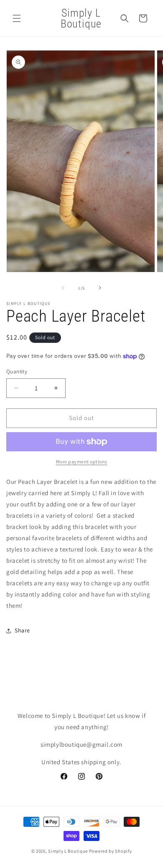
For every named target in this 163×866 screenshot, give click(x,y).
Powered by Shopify (110, 851)
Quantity (16, 371)
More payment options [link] (81, 461)
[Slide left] (63, 288)
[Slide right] (100, 288)
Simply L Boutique (68, 851)
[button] (17, 18)
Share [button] (22, 630)
